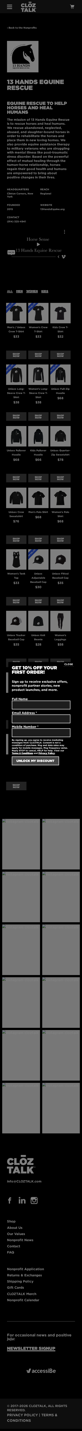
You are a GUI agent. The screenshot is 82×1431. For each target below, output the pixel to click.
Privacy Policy (46, 753)
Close (68, 664)
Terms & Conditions (22, 753)
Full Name (20, 699)
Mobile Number (25, 726)
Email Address (24, 712)
